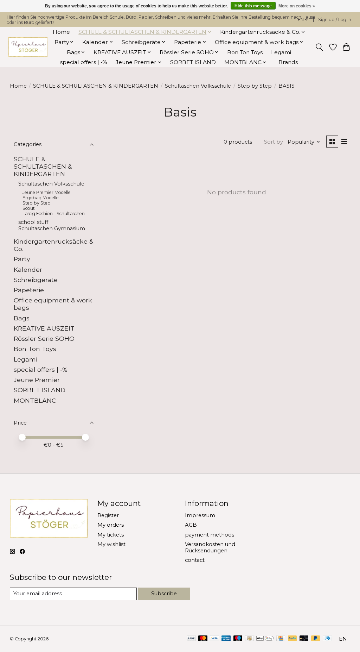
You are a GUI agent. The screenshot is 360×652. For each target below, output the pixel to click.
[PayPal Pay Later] (315, 638)
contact (195, 560)
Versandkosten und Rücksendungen (210, 547)
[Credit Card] (280, 638)
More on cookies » (296, 6)
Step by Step (255, 86)
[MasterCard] (202, 638)
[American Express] (226, 638)
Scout (28, 208)
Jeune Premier (37, 379)
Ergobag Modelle (40, 197)
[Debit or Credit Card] (304, 638)
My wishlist (111, 544)
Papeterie (29, 290)
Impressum (200, 515)
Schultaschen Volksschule (198, 86)
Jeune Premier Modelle (46, 192)
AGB (191, 525)
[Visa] (214, 638)
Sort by (273, 142)
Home (61, 32)
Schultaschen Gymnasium (51, 228)
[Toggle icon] (319, 47)
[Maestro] (238, 638)
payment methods (209, 535)
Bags (22, 318)
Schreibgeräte (36, 279)
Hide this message (253, 6)
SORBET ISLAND (193, 62)
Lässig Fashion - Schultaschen (53, 213)
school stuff (33, 222)
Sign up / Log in (334, 19)
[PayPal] (292, 638)
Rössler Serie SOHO (44, 338)
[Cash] (249, 638)
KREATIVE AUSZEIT (44, 328)
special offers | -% (83, 62)
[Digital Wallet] (265, 638)
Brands (288, 62)
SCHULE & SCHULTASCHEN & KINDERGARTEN (95, 86)
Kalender (28, 269)
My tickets (110, 535)
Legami (281, 52)
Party (22, 259)
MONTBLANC (35, 400)
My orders (110, 525)
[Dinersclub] (327, 638)
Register (108, 515)
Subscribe (164, 593)
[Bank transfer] (191, 638)
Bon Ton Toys (245, 52)
